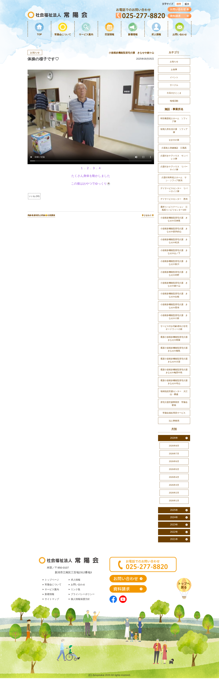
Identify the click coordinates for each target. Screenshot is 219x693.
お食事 (174, 69)
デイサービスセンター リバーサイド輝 (174, 189)
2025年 (174, 510)
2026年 (174, 438)
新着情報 (133, 34)
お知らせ (35, 52)
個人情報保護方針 (80, 599)
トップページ (52, 579)
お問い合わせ (180, 34)
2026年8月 (174, 446)
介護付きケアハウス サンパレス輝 (174, 157)
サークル (174, 85)
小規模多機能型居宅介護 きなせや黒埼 (174, 306)
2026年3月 (174, 485)
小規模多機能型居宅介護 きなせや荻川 (174, 262)
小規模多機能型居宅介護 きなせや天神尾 (174, 219)
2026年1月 (174, 500)
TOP (39, 34)
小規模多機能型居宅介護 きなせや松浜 (174, 241)
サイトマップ (52, 599)
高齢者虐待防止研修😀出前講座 (41, 215)
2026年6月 (174, 461)
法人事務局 (174, 421)
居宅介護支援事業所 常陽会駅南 (174, 403)
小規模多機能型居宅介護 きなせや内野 (174, 273)
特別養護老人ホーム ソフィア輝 (174, 120)
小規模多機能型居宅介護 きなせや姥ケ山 (131, 52)
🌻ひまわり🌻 (148, 215)
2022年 (174, 532)
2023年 (174, 524)
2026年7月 (174, 453)
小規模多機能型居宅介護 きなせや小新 (174, 316)
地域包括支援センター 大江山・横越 (174, 392)
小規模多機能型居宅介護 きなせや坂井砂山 (174, 230)
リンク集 (75, 589)
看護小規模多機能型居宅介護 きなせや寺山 (175, 382)
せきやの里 (174, 140)
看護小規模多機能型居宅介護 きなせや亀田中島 (175, 371)
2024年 (174, 517)
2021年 (174, 539)
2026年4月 (174, 477)
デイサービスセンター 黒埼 (174, 199)
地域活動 (174, 101)
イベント (174, 77)
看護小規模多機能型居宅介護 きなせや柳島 (175, 349)
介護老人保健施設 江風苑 (174, 148)
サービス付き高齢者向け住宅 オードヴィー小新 (175, 327)
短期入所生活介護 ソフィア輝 (174, 130)
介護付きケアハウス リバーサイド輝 (174, 168)
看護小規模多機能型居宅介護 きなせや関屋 (175, 338)
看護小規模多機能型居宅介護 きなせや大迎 (175, 360)
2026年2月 (174, 492)
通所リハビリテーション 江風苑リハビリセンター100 (174, 208)
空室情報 (109, 34)
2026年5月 (174, 469)
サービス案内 (86, 34)
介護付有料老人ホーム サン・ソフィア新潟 (174, 179)
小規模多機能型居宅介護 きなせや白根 (174, 295)
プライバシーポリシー (83, 594)
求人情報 (156, 34)
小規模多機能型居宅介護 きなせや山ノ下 (174, 251)
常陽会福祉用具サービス (174, 413)
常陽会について (62, 34)
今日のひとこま (174, 93)
